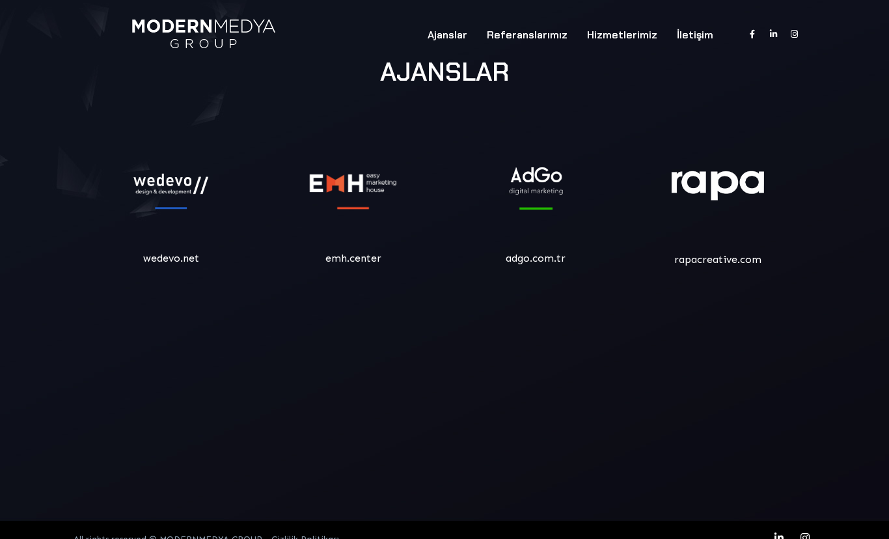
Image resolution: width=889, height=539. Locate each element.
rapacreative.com (717, 259)
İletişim (695, 35)
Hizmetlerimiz (622, 35)
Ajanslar (447, 35)
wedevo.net (171, 258)
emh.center (353, 258)
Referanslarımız (527, 35)
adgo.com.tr (536, 258)
